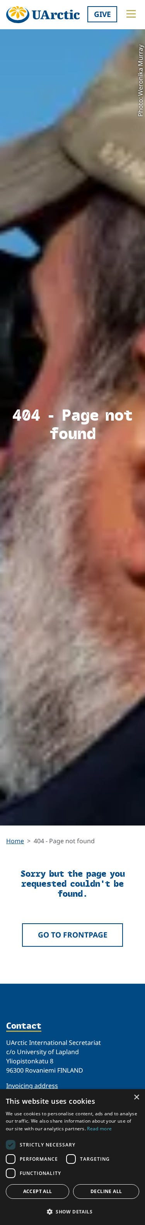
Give (102, 14)
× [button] (136, 1097)
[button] (72, 1211)
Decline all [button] (106, 1191)
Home (15, 841)
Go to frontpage (72, 934)
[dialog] (72, 1157)
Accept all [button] (37, 1191)
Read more (99, 1128)
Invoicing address (32, 1085)
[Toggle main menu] (131, 14)
